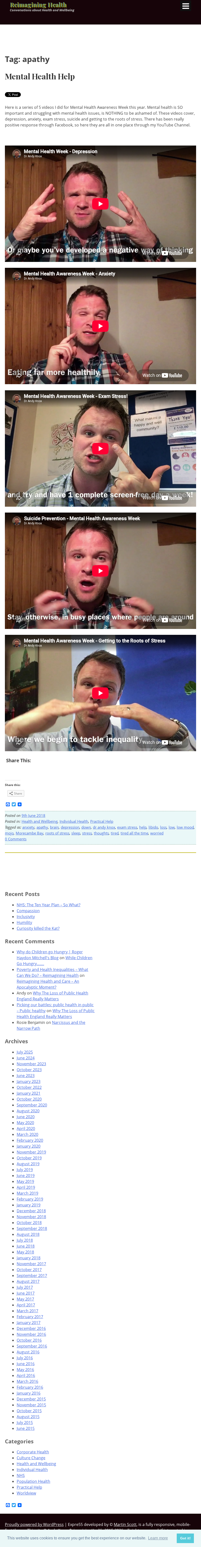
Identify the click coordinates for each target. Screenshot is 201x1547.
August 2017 (28, 1281)
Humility (24, 922)
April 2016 (26, 1375)
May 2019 (25, 1181)
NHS (21, 1475)
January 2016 (28, 1393)
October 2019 (29, 1158)
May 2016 (25, 1369)
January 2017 (28, 1322)
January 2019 (28, 1205)
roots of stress (57, 833)
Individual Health (74, 821)
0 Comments (15, 838)
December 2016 (31, 1328)
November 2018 (31, 1216)
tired (115, 833)
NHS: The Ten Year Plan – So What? (48, 905)
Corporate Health (33, 1452)
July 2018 (25, 1240)
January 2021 (28, 1093)
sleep (75, 833)
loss (163, 827)
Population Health (33, 1481)
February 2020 (30, 1140)
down (86, 827)
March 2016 (27, 1381)
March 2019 (27, 1193)
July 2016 (25, 1358)
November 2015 (31, 1405)
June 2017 (26, 1293)
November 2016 (31, 1334)
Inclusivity (26, 916)
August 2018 (28, 1234)
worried (156, 833)
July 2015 (25, 1422)
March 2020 (27, 1134)
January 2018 (28, 1258)
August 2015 (28, 1416)
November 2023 (31, 1064)
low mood (185, 827)
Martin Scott (125, 1524)
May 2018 (25, 1252)
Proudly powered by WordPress (34, 1524)
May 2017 (25, 1299)
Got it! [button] (185, 1538)
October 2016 (29, 1340)
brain (54, 827)
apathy (42, 827)
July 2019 (25, 1169)
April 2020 (26, 1128)
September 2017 (32, 1275)
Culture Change (31, 1458)
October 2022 (29, 1087)
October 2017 (29, 1269)
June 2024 (26, 1058)
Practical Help (101, 821)
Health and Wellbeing (40, 821)
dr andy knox (104, 827)
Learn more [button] (158, 1538)
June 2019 (26, 1175)
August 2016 (28, 1352)
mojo (9, 833)
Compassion (28, 910)
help (143, 827)
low (172, 827)
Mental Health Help (40, 76)
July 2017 (25, 1287)
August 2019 (28, 1163)
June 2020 (26, 1116)
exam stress (127, 827)
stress (87, 833)
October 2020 (29, 1099)
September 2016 (32, 1346)
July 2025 (25, 1052)
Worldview (26, 1493)
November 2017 (31, 1263)
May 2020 (25, 1122)
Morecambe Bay (29, 833)
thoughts (101, 833)
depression (70, 827)
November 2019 (31, 1152)
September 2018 (32, 1228)
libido (153, 827)
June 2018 (26, 1246)
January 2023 (28, 1081)
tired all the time (134, 833)
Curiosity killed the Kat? (38, 928)
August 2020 (28, 1111)
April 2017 (26, 1305)
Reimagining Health (38, 4)
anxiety (28, 827)
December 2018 (31, 1211)
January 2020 (28, 1146)
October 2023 (29, 1069)
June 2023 (26, 1075)
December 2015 (31, 1399)
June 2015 (26, 1428)
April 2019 (26, 1187)
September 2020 (32, 1105)
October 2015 (29, 1410)
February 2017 (30, 1316)
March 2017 (27, 1311)
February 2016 (30, 1387)
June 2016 (26, 1363)
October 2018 (29, 1222)
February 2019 (30, 1199)
